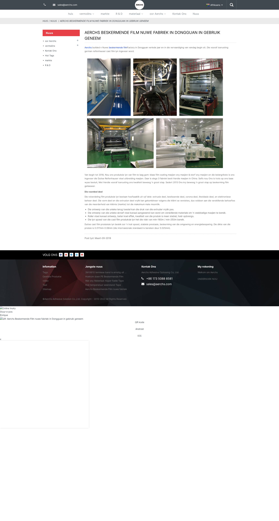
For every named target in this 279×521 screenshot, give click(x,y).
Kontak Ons (179, 13)
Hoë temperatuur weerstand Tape (103, 284)
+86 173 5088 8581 (159, 278)
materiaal (134, 13)
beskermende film (118, 47)
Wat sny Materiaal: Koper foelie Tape (104, 280)
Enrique (4, 315)
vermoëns (85, 13)
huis (70, 13)
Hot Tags (49, 55)
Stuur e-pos (6, 311)
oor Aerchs (156, 13)
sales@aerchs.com (159, 284)
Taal (45, 284)
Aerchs (88, 47)
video (45, 280)
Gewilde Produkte (52, 276)
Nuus (196, 13)
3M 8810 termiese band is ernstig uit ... (106, 272)
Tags (45, 272)
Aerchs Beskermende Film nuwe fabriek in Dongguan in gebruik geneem (104, 21)
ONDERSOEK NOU (207, 279)
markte (105, 13)
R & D (119, 13)
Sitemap (47, 289)
